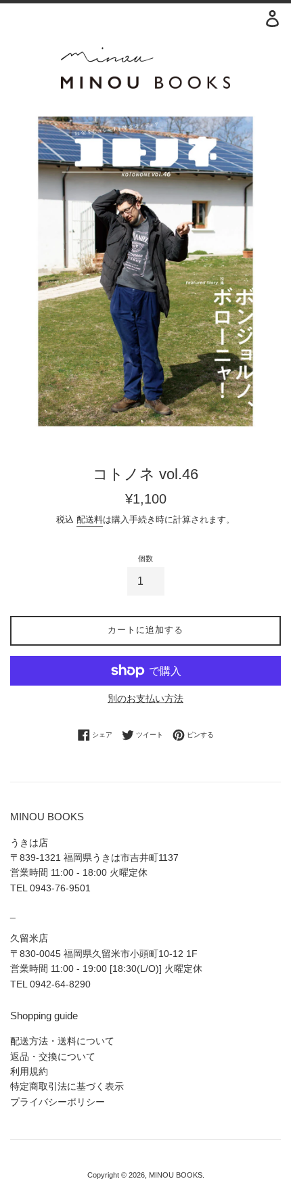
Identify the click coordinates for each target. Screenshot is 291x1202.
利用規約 (29, 1071)
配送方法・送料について (62, 1041)
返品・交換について (52, 1056)
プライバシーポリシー (57, 1101)
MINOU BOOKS (175, 1175)
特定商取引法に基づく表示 (67, 1086)
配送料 (89, 519)
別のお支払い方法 (145, 698)
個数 (145, 558)
